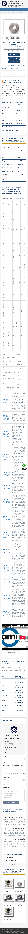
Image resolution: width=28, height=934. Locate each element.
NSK (3, 676)
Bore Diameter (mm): (8, 127)
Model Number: (6, 102)
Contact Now (14, 54)
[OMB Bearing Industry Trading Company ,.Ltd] (4, 3)
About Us (3, 929)
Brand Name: (6, 99)
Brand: (4, 117)
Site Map (16, 929)
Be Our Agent (14, 62)
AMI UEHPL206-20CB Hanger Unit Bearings (6, 457)
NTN (3, 686)
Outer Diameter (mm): (8, 130)
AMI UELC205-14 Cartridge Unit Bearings (6, 598)
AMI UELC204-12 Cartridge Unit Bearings (6, 552)
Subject (5, 771)
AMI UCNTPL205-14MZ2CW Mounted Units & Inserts (6, 434)
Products (7, 12)
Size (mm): (5, 174)
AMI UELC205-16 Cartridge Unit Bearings (6, 488)
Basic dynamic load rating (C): (9, 178)
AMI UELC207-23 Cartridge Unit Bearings (6, 582)
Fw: (3, 114)
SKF (3, 681)
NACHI (4, 705)
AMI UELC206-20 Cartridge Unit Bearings (6, 475)
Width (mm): (5, 107)
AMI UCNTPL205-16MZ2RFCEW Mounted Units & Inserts (6, 569)
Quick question (8, 777)
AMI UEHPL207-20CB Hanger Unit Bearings (6, 535)
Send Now (11, 802)
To (4, 762)
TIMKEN (4, 696)
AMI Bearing (13, 12)
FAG (3, 691)
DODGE (4, 710)
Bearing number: (7, 123)
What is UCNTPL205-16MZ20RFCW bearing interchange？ (14, 49)
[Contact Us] (24, 467)
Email (5, 756)
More (13, 864)
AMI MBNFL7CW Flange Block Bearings (6, 501)
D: (3, 110)
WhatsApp (14, 58)
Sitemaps (21, 929)
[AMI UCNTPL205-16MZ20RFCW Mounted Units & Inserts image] (14, 27)
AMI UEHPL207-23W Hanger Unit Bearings (6, 519)
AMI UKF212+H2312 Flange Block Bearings (6, 614)
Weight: (4, 120)
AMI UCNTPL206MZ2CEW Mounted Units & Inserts (6, 402)
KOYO (4, 701)
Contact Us (10, 929)
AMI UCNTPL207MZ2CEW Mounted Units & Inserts (6, 417)
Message (6, 787)
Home (2, 12)
